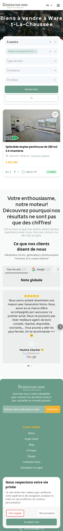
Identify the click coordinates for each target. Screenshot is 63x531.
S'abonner (52, 423)
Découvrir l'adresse (40, 156)
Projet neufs (31, 453)
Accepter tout (31, 522)
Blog (31, 459)
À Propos (31, 465)
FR (47, 5)
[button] (35, 51)
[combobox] (7, 42)
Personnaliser (47, 513)
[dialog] (31, 502)
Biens (31, 447)
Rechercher (31, 89)
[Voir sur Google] (31, 358)
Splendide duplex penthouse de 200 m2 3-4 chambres (31, 149)
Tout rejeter (15, 513)
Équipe (31, 470)
